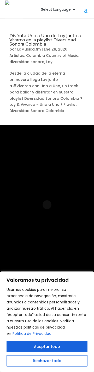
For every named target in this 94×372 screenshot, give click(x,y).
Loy (49, 61)
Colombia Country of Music (52, 55)
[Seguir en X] (55, 262)
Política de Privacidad (32, 333)
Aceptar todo (47, 346)
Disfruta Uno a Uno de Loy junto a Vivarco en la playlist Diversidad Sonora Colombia (45, 40)
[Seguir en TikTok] (38, 262)
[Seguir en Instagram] (21, 245)
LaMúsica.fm (29, 49)
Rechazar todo (47, 360)
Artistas (16, 55)
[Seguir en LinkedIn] (54, 245)
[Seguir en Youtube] (71, 245)
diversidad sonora (26, 61)
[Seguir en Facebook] (37, 245)
